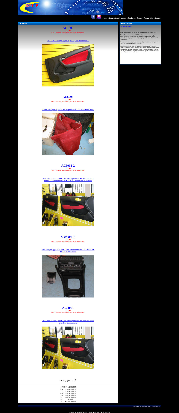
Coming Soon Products (117, 18)
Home (105, 18)
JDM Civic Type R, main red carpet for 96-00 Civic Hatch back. (68, 110)
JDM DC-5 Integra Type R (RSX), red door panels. (68, 41)
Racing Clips (148, 18)
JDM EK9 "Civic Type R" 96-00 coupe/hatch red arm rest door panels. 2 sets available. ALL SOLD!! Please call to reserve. (68, 179)
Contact (158, 18)
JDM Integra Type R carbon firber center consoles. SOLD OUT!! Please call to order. (68, 250)
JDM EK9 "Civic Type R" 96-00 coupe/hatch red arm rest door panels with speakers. (68, 322)
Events (139, 18)
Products (131, 18)
